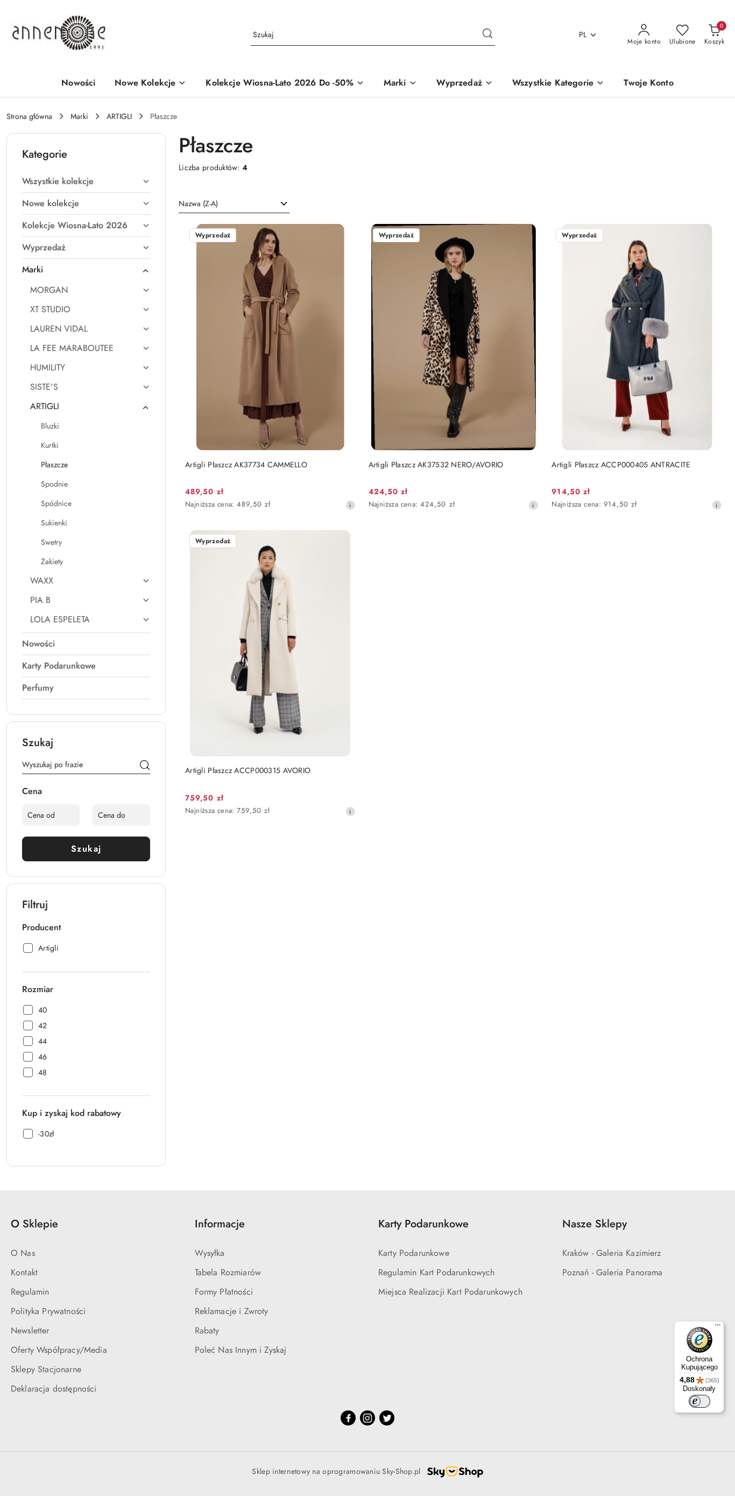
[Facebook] (348, 1417)
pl (583, 34)
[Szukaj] (144, 766)
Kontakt (24, 1272)
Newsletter (30, 1330)
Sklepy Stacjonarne (46, 1369)
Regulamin (30, 1292)
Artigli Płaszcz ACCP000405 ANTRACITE (621, 464)
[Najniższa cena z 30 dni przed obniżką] (350, 505)
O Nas (23, 1253)
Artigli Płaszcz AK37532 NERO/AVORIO (436, 464)
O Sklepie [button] (34, 1224)
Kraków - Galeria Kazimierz (611, 1253)
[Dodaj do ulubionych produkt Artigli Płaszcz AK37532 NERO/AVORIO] (526, 236)
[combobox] (234, 204)
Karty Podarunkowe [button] (423, 1224)
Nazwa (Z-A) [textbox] (198, 203)
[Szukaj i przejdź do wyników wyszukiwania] (487, 35)
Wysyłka (210, 1253)
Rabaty (207, 1330)
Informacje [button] (220, 1224)
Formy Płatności (224, 1292)
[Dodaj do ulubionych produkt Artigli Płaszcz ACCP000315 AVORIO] (343, 542)
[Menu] (717, 1327)
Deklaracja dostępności (54, 1388)
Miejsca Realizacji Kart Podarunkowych (450, 1292)
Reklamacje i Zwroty (231, 1311)
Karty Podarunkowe (413, 1253)
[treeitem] (86, 181)
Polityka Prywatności (48, 1311)
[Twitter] (386, 1417)
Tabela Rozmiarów (228, 1272)
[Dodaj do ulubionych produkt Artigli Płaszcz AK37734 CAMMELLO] (343, 236)
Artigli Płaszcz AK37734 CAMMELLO (246, 464)
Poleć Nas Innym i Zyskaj (241, 1350)
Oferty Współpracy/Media (59, 1350)
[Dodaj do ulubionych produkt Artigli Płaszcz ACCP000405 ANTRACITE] (710, 236)
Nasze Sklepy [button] (594, 1224)
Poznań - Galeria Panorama (612, 1272)
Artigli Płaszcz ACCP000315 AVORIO (247, 770)
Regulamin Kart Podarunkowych (436, 1272)
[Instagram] (367, 1417)
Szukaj (86, 848)
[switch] (699, 1401)
